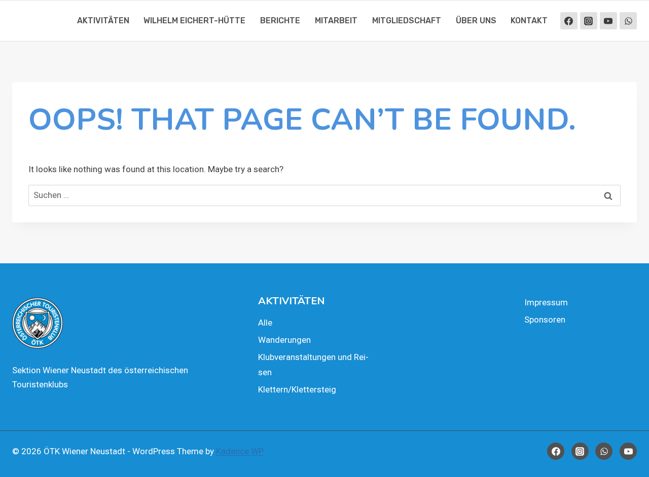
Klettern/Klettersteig (297, 389)
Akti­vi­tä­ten (103, 20)
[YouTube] (608, 20)
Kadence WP (240, 451)
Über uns (476, 20)
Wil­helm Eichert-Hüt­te (194, 20)
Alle (265, 322)
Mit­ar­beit (336, 20)
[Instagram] (588, 20)
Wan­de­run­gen (284, 340)
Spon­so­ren (544, 319)
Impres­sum (546, 302)
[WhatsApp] (628, 20)
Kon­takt (529, 20)
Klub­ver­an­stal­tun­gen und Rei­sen (313, 365)
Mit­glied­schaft (406, 20)
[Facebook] (569, 20)
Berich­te (280, 20)
